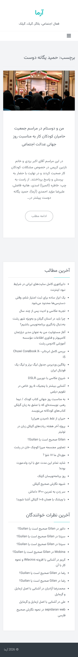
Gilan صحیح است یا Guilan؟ (46, 439)
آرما (39, 13)
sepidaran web (55, 609)
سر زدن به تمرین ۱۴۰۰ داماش (46, 491)
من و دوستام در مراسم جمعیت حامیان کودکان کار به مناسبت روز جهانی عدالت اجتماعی (39, 136)
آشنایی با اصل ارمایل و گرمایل (38, 602)
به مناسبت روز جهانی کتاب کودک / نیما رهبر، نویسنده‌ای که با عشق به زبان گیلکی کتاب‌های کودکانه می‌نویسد (39, 405)
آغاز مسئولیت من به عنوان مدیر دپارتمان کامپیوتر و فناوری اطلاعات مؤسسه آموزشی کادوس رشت (39, 338)
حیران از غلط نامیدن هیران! (48, 418)
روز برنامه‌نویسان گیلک (51, 476)
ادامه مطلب (39, 216)
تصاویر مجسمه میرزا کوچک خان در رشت (39, 447)
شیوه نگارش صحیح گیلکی (49, 484)
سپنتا (62, 536)
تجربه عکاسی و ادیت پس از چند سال (42, 311)
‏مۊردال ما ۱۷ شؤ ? (54, 455)
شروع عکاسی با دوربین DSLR (46, 378)
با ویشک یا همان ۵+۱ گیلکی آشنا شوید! (40, 499)
